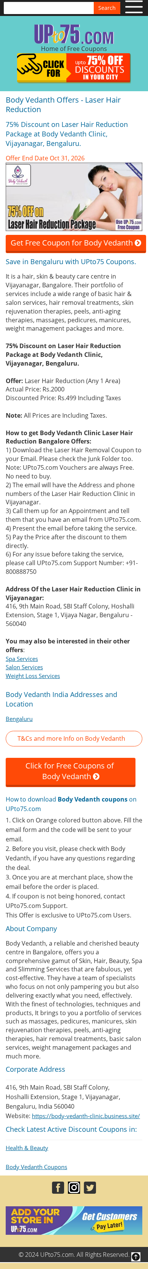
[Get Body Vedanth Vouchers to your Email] (74, 196)
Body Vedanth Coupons (36, 1167)
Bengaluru (19, 718)
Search (107, 7)
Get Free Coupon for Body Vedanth (73, 243)
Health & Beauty (27, 1148)
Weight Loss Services (33, 676)
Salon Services (24, 667)
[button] (74, 738)
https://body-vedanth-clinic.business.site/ (86, 1116)
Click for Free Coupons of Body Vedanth (70, 771)
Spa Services (22, 658)
